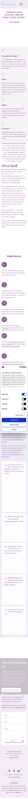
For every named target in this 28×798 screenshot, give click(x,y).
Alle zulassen (14, 420)
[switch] (24, 399)
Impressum (10, 777)
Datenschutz (17, 777)
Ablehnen (14, 429)
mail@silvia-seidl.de (20, 708)
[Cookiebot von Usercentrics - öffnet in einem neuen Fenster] (19, 367)
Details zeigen (19, 415)
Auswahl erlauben (14, 424)
